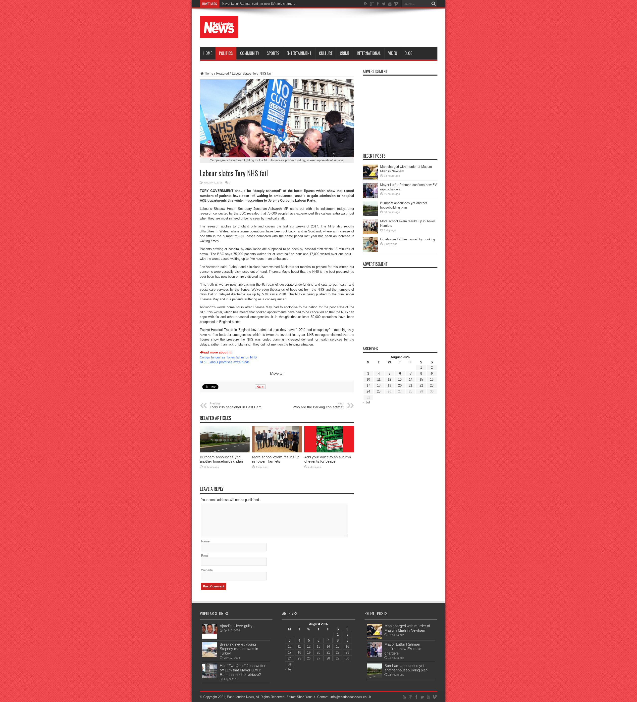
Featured (222, 73)
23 (431, 385)
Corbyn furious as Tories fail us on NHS (228, 357)
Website (207, 570)
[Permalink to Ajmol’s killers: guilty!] (209, 637)
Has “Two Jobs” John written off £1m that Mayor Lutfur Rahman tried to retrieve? (243, 670)
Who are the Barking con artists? (318, 405)
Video (392, 53)
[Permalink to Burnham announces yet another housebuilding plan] (225, 451)
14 (410, 379)
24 (368, 391)
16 (431, 379)
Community (249, 53)
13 (400, 379)
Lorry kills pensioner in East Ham (236, 405)
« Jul (366, 402)
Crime (344, 53)
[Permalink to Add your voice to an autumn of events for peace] (329, 451)
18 (378, 385)
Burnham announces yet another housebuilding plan (221, 459)
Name (205, 541)
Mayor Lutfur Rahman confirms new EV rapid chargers (258, 3)
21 (410, 385)
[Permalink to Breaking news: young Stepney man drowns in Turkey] (209, 656)
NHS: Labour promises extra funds (225, 362)
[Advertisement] (346, 28)
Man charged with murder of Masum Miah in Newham (407, 628)
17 (368, 385)
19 (389, 385)
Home (207, 53)
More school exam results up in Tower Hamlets (275, 459)
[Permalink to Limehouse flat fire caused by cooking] (370, 251)
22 (421, 385)
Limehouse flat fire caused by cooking (407, 239)
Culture (325, 53)
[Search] (433, 3)
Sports (273, 53)
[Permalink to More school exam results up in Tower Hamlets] (277, 451)
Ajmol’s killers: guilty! (237, 626)
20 (400, 385)
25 (378, 391)
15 (421, 379)
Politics (226, 53)
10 (368, 379)
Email (205, 556)
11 (378, 379)
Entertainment (299, 53)
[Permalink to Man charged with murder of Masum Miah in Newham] (370, 178)
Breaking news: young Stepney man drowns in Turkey (239, 648)
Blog (409, 53)
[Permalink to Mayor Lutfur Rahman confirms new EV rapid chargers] (370, 196)
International (369, 53)
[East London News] (219, 35)
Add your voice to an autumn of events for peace (327, 459)
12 (389, 379)
